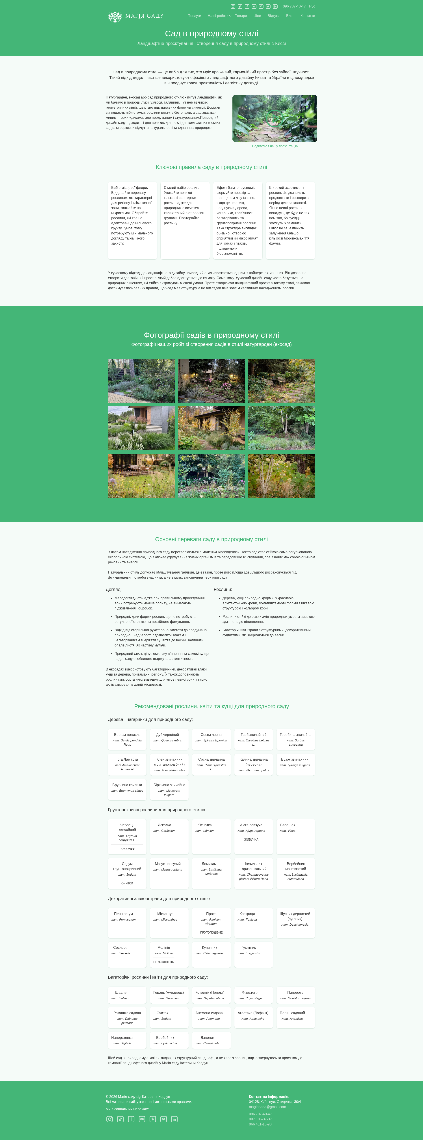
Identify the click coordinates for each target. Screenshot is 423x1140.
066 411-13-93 (260, 1124)
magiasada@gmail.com (267, 1107)
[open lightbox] (141, 381)
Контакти (308, 16)
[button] (218, 16)
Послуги (194, 16)
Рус (312, 6)
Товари (241, 16)
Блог (290, 16)
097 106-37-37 (260, 1119)
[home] (135, 18)
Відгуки (274, 16)
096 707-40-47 (294, 6)
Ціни (257, 16)
